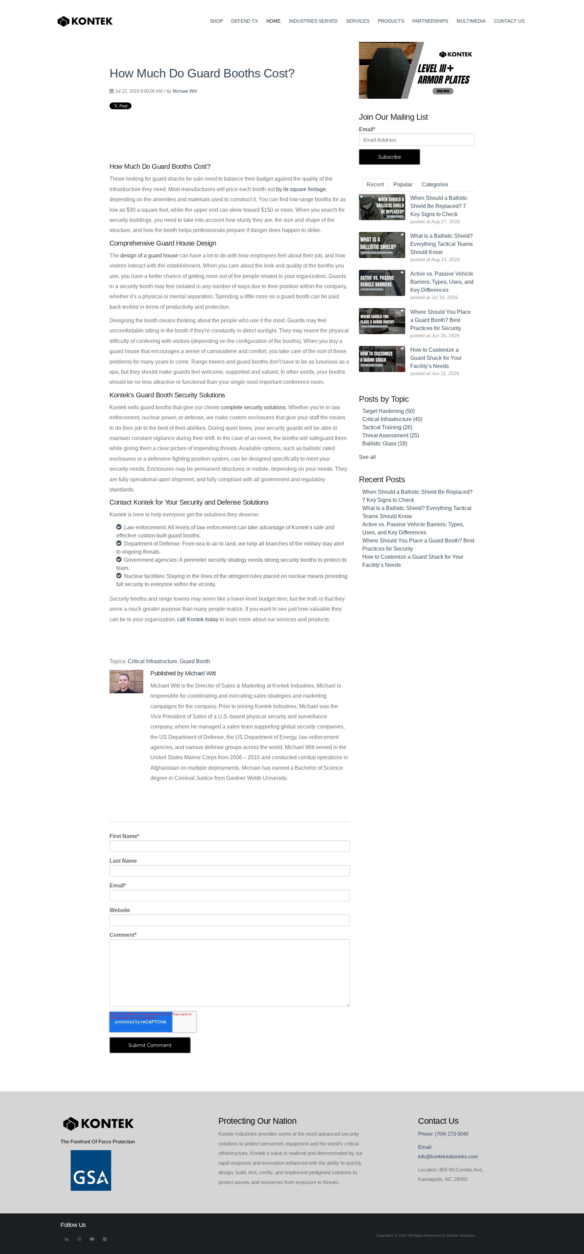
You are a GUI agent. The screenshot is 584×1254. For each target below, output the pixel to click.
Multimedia (471, 21)
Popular (402, 184)
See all (367, 457)
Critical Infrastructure (152, 661)
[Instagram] (79, 1240)
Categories (435, 184)
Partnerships (430, 21)
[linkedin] (66, 1240)
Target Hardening (388, 411)
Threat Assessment (390, 435)
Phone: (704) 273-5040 (443, 1134)
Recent (375, 184)
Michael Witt (185, 91)
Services (357, 21)
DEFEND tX (244, 21)
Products (391, 21)
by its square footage (301, 189)
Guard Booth (195, 661)
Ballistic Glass (384, 443)
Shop (216, 21)
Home (273, 21)
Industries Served (313, 21)
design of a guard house (149, 255)
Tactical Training (387, 427)
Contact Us (509, 21)
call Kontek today (197, 619)
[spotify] (104, 1240)
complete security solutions (253, 407)
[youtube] (92, 1240)
